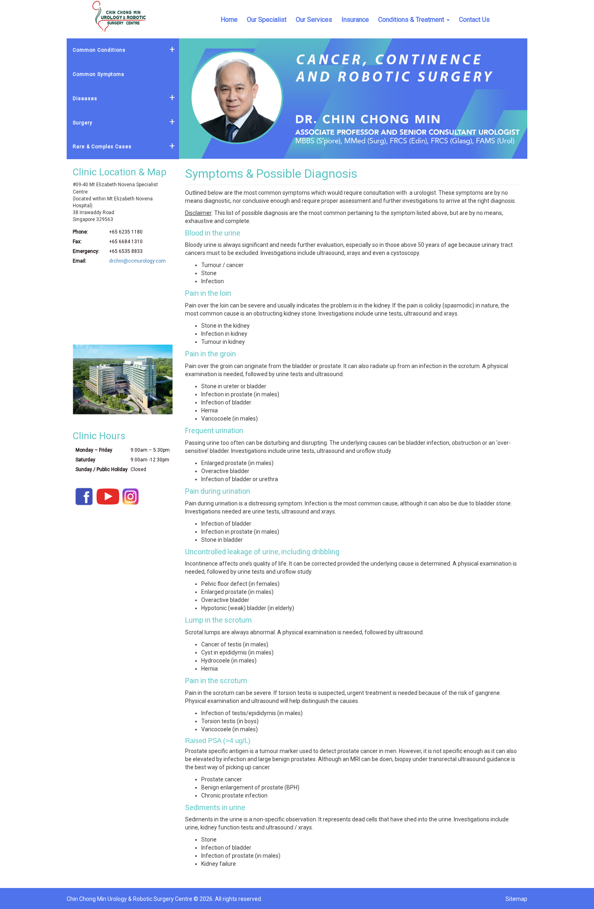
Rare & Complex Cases (102, 146)
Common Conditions (99, 50)
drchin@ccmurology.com (137, 261)
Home (229, 19)
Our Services (314, 19)
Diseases (85, 98)
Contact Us (474, 19)
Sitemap (516, 899)
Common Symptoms (98, 74)
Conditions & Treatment (411, 19)
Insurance (355, 19)
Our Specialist (266, 19)
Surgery (83, 123)
